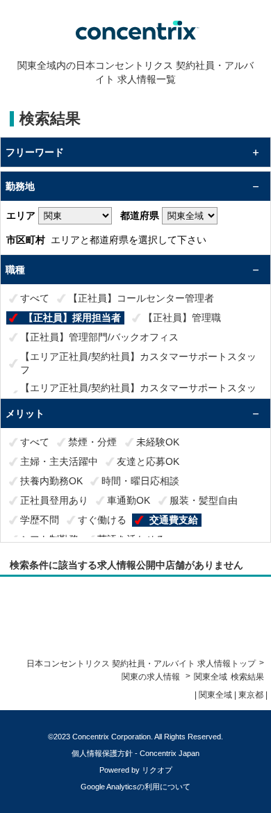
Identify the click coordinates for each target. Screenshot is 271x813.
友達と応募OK (148, 461)
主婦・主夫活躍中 (59, 461)
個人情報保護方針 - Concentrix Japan (135, 753)
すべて (34, 298)
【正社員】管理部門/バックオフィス (99, 337)
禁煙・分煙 (92, 441)
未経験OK (157, 441)
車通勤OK (128, 500)
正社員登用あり (54, 500)
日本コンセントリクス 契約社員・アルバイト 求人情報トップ (141, 663)
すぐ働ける (102, 519)
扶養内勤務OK (51, 480)
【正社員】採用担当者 (72, 317)
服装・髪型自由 (204, 500)
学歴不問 (39, 519)
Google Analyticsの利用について (135, 786)
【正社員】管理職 (182, 317)
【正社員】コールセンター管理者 (141, 298)
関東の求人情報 (152, 677)
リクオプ (157, 770)
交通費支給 (173, 519)
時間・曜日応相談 (140, 480)
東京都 (250, 695)
